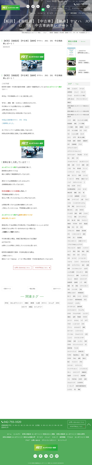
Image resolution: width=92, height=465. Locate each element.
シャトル (85, 175)
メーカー (83, 196)
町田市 (79, 140)
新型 (84, 234)
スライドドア (83, 279)
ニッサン (80, 341)
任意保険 (79, 237)
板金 (83, 251)
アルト (87, 199)
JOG (73, 227)
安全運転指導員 (71, 189)
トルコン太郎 (75, 134)
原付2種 (84, 230)
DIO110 (81, 210)
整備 (69, 227)
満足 (73, 206)
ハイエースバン (79, 330)
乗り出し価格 (81, 137)
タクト (69, 137)
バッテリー (85, 247)
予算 (69, 206)
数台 (83, 355)
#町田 (32, 303)
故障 (74, 317)
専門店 (77, 178)
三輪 (80, 289)
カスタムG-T (77, 327)
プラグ (80, 144)
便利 (74, 296)
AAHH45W (80, 382)
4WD (69, 265)
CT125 (69, 324)
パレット (70, 279)
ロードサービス (71, 306)
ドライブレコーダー (79, 337)
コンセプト (74, 88)
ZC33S (69, 313)
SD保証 (69, 341)
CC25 (85, 130)
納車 (74, 140)
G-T (82, 320)
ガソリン (74, 175)
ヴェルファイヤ (79, 334)
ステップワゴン (82, 216)
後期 (69, 285)
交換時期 (74, 144)
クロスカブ (70, 303)
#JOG (57, 303)
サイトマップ (62, 440)
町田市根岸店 (78, 299)
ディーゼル (70, 334)
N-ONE (69, 355)
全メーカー (70, 330)
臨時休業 (79, 306)
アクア (83, 172)
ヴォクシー (84, 220)
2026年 (80, 379)
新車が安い (81, 351)
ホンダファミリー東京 (79, 95)
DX (77, 227)
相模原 (81, 127)
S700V (69, 237)
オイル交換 (74, 130)
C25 (81, 130)
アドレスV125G (77, 313)
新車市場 (70, 348)
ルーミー (70, 320)
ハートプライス (83, 368)
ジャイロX (74, 289)
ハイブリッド (71, 172)
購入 (69, 361)
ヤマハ (79, 185)
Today (74, 358)
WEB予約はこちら (78, 8)
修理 (80, 213)
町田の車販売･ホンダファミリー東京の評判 (78, 111)
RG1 (69, 220)
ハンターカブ (76, 324)
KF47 (80, 223)
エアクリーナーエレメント (74, 151)
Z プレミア (71, 386)
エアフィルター (71, 154)
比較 (69, 175)
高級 (79, 389)
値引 (87, 165)
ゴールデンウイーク (72, 161)
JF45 (81, 227)
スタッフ (83, 92)
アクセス (70, 95)
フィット (85, 168)
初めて (84, 358)
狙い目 (73, 220)
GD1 (78, 254)
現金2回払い (76, 355)
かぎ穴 (85, 268)
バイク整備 (81, 123)
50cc (74, 168)
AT (85, 344)
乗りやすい (70, 210)
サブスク (85, 296)
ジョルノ (86, 213)
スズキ (69, 203)
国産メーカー (84, 178)
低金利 (69, 375)
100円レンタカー (72, 292)
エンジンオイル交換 (82, 120)
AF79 (74, 137)
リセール (70, 261)
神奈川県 (70, 192)
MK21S (76, 279)
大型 (86, 334)
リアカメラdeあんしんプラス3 (75, 244)
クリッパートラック (78, 344)
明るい (69, 254)
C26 (68, 134)
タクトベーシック (80, 206)
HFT (69, 144)
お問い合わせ (71, 99)
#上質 (38, 303)
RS (72, 285)
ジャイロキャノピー (77, 268)
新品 (74, 251)
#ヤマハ (44, 303)
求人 (80, 192)
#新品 (31, 307)
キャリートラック (72, 351)
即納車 (79, 317)
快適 (80, 175)
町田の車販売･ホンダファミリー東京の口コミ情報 (78, 107)
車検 (76, 127)
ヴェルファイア (71, 382)
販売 (76, 213)
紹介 (83, 265)
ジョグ (69, 182)
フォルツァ (74, 361)
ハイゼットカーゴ (76, 234)
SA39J (73, 185)
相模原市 (85, 140)
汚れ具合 (79, 154)
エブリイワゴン (76, 265)
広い (74, 237)
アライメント (71, 275)
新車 (74, 120)
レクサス (70, 389)
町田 (69, 88)
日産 (86, 341)
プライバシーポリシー (81, 99)
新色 (77, 285)
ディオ (85, 154)
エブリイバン (78, 365)
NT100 (69, 344)
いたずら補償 (71, 272)
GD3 (69, 258)
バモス (79, 189)
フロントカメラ (71, 247)
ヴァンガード (79, 272)
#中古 (6, 303)
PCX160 (75, 223)
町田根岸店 (81, 292)
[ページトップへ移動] (89, 424)
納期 (83, 165)
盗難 (79, 358)
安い (69, 158)
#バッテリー (38, 307)
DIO (74, 254)
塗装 (87, 251)
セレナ (87, 127)
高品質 (85, 223)
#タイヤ (24, 307)
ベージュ (70, 216)
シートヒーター (82, 258)
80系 (85, 282)
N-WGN (85, 317)
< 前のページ (7, 288)
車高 (86, 272)
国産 (87, 355)
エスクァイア (76, 372)
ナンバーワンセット (72, 368)
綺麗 (88, 265)
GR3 (69, 289)
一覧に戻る (32, 288)
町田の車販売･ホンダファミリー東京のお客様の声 (78, 115)
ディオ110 (70, 213)
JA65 (83, 324)
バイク (69, 120)
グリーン (70, 327)
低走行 (79, 247)
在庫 (74, 341)
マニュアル (81, 310)
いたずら (77, 303)
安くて (69, 296)
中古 (69, 185)
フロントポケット (72, 241)
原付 (73, 158)
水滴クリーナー (82, 241)
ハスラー (76, 261)
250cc (81, 361)
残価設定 (84, 372)
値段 (75, 123)
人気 (76, 210)
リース (79, 296)
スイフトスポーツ (72, 310)
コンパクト (85, 313)
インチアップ (84, 275)
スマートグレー (84, 285)
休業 (85, 379)
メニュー (76, 92)
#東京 (26, 303)
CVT (69, 130)
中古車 (69, 140)
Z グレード (71, 178)
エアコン (84, 254)
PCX (85, 299)
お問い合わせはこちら (60, 8)
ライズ (78, 165)
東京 (78, 220)
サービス (82, 88)
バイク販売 (70, 127)
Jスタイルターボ (85, 261)
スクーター (70, 365)
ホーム (78, 172)
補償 (84, 327)
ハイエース (76, 375)
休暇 (69, 165)
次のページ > (57, 288)
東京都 (79, 168)
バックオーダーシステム (79, 203)
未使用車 (83, 375)
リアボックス (71, 230)
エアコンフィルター (72, 147)
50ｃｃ (69, 372)
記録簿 (76, 282)
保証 (69, 199)
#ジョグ (51, 303)
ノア (81, 282)
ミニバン (70, 337)
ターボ (84, 189)
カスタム (76, 320)
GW (77, 158)
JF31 (69, 234)
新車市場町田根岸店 (81, 386)
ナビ (69, 379)
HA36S (69, 358)
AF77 (86, 320)
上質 (82, 199)
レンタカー (70, 299)
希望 (69, 268)
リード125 (70, 196)
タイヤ (69, 251)
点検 (73, 165)
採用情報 (70, 92)
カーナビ (74, 258)
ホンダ (82, 134)
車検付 (69, 223)
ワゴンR (76, 348)
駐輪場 (78, 230)
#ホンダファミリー (16, 303)
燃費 (75, 192)
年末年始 (74, 379)
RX (75, 389)
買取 (75, 216)
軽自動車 (70, 123)
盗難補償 (77, 196)
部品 (79, 251)
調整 (77, 275)
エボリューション (77, 182)
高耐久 (69, 317)
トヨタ (69, 168)
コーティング (75, 199)
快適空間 (70, 282)
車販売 (69, 102)
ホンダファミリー (84, 161)
